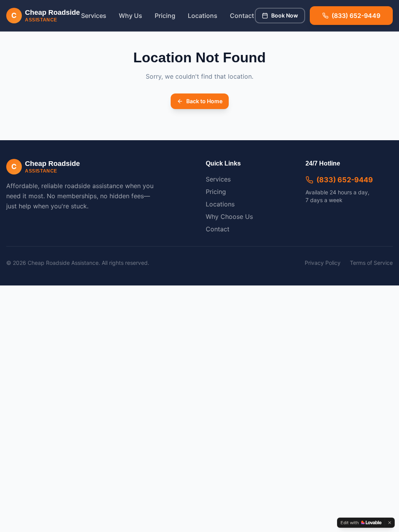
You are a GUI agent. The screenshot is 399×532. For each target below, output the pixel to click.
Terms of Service (371, 262)
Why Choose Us (229, 216)
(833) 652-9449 (344, 180)
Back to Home (204, 101)
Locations (202, 15)
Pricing (165, 15)
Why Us (130, 15)
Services (93, 15)
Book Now (284, 15)
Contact (242, 15)
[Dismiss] (389, 522)
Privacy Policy (323, 262)
